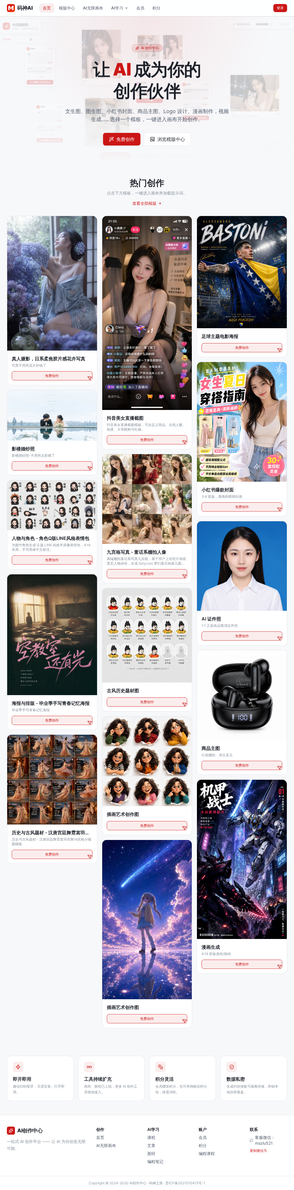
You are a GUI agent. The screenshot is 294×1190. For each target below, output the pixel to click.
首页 (47, 7)
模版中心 (67, 7)
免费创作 (125, 143)
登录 (280, 8)
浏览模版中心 (171, 143)
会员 (140, 7)
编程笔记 (155, 1161)
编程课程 (207, 1153)
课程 (151, 1137)
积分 (156, 7)
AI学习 (117, 7)
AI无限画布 (93, 7)
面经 (151, 1153)
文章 (151, 1145)
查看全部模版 (144, 203)
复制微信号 (258, 1150)
